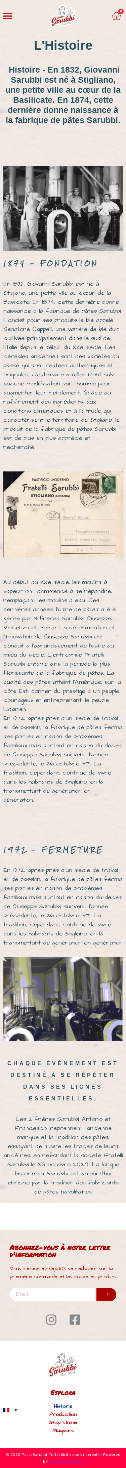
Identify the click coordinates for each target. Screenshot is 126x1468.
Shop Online (63, 1422)
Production (63, 1414)
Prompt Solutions (66, 1461)
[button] (7, 16)
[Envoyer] (106, 1294)
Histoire (63, 1406)
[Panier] (116, 16)
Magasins (63, 1430)
